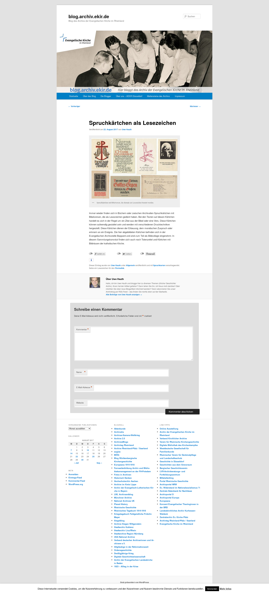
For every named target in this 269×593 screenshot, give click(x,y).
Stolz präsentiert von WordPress (134, 582)
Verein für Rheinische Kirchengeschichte (179, 441)
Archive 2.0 (119, 438)
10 (88, 450)
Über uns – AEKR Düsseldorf (129, 96)
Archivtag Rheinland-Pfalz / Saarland (177, 520)
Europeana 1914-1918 (124, 464)
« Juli (76, 462)
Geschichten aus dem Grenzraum (176, 464)
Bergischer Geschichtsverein (173, 468)
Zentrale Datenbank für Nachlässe (176, 490)
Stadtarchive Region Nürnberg (128, 533)
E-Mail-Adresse (84, 387)
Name (81, 372)
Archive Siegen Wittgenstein (127, 523)
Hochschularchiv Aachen (126, 481)
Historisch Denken (123, 477)
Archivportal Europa (169, 497)
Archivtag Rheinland (124, 445)
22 (77, 456)
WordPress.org (75, 484)
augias (117, 451)
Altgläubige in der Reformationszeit (131, 546)
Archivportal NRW (168, 484)
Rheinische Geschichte (125, 507)
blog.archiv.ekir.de (88, 16)
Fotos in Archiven (122, 474)
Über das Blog (89, 96)
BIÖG (116, 454)
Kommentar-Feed (76, 480)
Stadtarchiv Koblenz (124, 527)
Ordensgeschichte (123, 550)
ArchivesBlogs (121, 441)
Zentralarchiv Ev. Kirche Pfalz (174, 517)
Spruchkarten (159, 265)
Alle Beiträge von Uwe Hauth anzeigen (124, 294)
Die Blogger (106, 96)
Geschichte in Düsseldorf (172, 461)
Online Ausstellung (169, 428)
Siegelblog (119, 520)
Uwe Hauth (127, 129)
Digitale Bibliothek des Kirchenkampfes (179, 445)
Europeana (165, 500)
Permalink (119, 268)
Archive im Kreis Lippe (125, 484)
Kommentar (82, 329)
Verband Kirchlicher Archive (173, 438)
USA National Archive (124, 536)
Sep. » (99, 462)
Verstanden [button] (212, 588)
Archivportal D (167, 494)
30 (82, 459)
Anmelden (73, 474)
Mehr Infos (225, 588)
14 (71, 453)
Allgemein (130, 265)
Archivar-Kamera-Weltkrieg (127, 435)
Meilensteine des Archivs (158, 96)
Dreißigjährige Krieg (124, 553)
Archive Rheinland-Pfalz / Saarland (131, 448)
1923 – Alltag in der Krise (126, 566)
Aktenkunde (119, 428)
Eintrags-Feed (75, 477)
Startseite (73, 96)
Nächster (195, 106)
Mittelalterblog (167, 477)
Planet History (121, 504)
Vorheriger (74, 106)
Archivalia (119, 431)
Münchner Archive (123, 497)
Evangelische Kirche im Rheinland (176, 523)
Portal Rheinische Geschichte (174, 481)
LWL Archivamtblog (123, 494)
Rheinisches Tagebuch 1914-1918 (130, 510)
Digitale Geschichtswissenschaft (129, 556)
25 (93, 456)
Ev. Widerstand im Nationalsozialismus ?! (180, 487)
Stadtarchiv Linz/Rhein (125, 530)
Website (80, 402)
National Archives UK (124, 500)
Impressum (180, 96)
